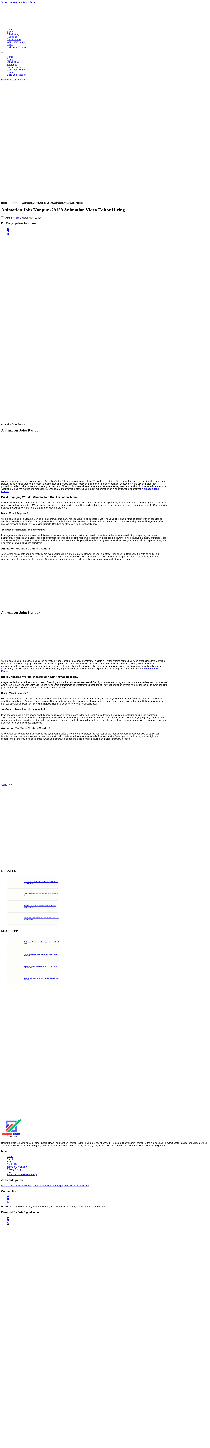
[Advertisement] (12, 138)
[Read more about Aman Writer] (3, 218)
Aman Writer (12, 218)
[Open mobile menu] (2, 52)
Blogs (10, 32)
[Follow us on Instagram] (8, 1202)
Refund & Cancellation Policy (22, 1174)
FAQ (9, 1172)
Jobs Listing (13, 34)
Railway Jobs (32, 1185)
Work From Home (16, 42)
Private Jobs (7, 1185)
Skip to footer (29, 2)
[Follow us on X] (8, 1196)
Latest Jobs (19, 1185)
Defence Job (82, 1185)
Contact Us (12, 1164)
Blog (9, 1161)
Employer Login (9, 79)
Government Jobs (48, 1185)
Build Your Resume (17, 47)
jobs (15, 203)
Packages (12, 37)
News (10, 44)
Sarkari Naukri (14, 39)
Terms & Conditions (17, 1167)
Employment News (66, 1185)
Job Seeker (23, 79)
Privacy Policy (14, 1169)
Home (10, 29)
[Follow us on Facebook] (8, 1199)
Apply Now (6, 785)
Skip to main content (11, 2)
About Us (11, 1159)
